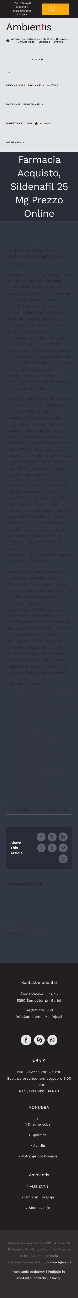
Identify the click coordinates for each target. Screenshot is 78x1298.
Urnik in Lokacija (39, 1197)
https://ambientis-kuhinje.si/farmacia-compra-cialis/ (40, 754)
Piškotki (55, 1278)
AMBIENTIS (39, 1186)
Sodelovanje (39, 1208)
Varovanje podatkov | (30, 1272)
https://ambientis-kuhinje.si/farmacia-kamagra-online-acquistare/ (41, 792)
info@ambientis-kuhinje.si (39, 1016)
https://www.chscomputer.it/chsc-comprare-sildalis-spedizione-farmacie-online (44, 712)
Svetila (39, 1146)
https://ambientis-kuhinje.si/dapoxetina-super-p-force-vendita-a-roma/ (42, 735)
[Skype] (39, 1040)
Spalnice (39, 1135)
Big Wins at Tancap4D (26, 928)
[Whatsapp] (52, 1040)
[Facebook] (26, 1040)
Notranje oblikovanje (39, 1156)
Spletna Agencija (58, 1262)
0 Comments (43, 933)
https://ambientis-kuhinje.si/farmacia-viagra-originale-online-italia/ (38, 773)
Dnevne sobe (39, 1124)
